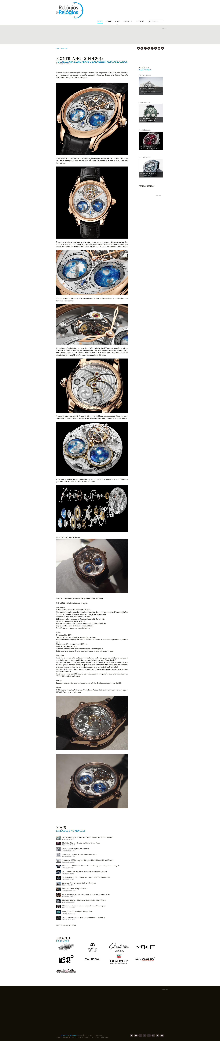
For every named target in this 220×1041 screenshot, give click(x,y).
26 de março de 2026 (68, 891)
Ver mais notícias (146, 186)
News (117, 21)
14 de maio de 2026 (68, 856)
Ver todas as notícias (66, 925)
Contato (140, 21)
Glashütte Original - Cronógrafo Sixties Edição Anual (81, 843)
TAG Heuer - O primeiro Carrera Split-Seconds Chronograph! (84, 906)
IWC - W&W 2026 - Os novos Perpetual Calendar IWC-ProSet (84, 871)
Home (99, 21)
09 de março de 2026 (68, 913)
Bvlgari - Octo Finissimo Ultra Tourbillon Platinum (79, 854)
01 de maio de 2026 (68, 862)
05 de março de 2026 (68, 919)
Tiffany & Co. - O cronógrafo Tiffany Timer (77, 911)
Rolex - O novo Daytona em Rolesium (75, 849)
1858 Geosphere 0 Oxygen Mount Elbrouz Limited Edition (148, 91)
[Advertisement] (151, 230)
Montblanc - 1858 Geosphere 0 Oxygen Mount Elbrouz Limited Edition (87, 860)
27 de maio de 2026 (68, 851)
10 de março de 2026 (68, 908)
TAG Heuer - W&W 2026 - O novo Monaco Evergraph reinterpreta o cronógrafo (91, 866)
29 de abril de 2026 (68, 873)
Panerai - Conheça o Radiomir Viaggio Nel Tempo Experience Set (86, 894)
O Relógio (127, 21)
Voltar (66, 48)
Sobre (108, 21)
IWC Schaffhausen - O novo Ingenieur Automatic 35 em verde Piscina (87, 837)
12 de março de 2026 (68, 896)
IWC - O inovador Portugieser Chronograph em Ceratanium (83, 917)
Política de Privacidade (94, 1035)
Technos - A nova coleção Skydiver (74, 889)
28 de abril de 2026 (68, 879)
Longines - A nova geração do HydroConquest (79, 883)
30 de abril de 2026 (68, 868)
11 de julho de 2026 (68, 839)
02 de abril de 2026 (68, 885)
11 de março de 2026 (68, 902)
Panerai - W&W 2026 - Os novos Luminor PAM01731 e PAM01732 (86, 877)
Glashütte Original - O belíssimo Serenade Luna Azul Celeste (84, 900)
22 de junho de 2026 (68, 845)
